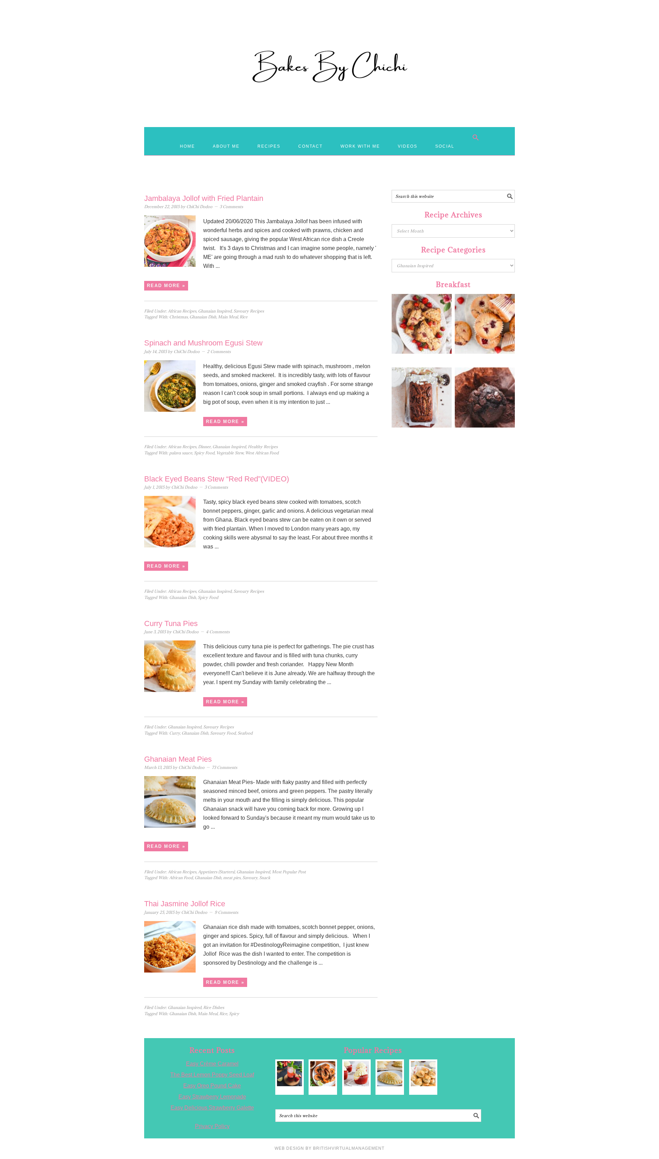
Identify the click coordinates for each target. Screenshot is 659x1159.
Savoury (249, 877)
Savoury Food (223, 733)
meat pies (232, 877)
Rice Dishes (213, 1007)
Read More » (166, 285)
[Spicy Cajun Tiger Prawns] (322, 1073)
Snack (264, 877)
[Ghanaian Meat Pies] (389, 1073)
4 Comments (218, 631)
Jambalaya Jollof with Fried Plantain (203, 198)
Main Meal (228, 316)
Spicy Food (204, 452)
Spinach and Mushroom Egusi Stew (203, 343)
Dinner (204, 446)
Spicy (234, 1013)
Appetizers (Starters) (216, 871)
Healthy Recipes (263, 446)
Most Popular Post (289, 871)
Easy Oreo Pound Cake (212, 1086)
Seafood (245, 733)
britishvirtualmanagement (348, 1148)
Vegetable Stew (229, 452)
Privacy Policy (212, 1126)
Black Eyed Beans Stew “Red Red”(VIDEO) (216, 479)
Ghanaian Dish (202, 316)
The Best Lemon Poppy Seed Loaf (212, 1075)
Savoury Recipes (248, 311)
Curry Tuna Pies (171, 623)
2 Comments (219, 351)
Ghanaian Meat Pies (178, 759)
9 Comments (226, 912)
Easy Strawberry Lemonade (212, 1097)
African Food (181, 877)
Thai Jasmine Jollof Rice (184, 903)
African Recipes (182, 311)
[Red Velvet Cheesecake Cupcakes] (356, 1073)
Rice (243, 316)
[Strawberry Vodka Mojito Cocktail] (289, 1073)
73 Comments (224, 767)
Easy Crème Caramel (212, 1064)
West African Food (262, 452)
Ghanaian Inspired (215, 311)
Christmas (178, 316)
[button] (476, 137)
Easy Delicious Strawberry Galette (212, 1108)
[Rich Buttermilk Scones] (423, 1073)
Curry (174, 733)
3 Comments (231, 206)
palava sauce (180, 452)
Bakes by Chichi (329, 36)
